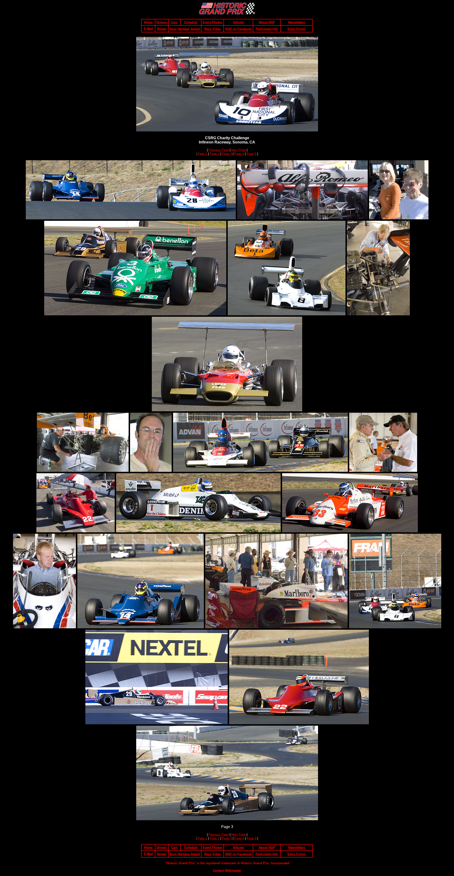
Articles (238, 22)
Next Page (238, 150)
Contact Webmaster (227, 870)
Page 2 (214, 154)
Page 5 (251, 154)
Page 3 (227, 154)
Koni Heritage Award (185, 29)
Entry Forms (297, 29)
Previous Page (219, 150)
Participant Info (267, 29)
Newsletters (296, 22)
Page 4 (239, 154)
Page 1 (202, 154)
